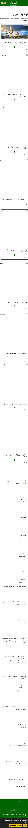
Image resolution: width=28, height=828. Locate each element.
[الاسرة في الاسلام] (14, 715)
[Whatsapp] (11, 810)
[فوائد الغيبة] (14, 526)
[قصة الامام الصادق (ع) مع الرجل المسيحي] (14, 752)
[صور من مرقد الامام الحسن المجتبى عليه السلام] (14, 629)
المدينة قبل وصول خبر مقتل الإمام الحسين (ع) (15, 404)
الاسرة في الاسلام (22, 724)
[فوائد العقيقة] (14, 544)
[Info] (7, 3)
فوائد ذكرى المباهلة (21, 499)
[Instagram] (14, 810)
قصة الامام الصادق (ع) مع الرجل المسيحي (16, 761)
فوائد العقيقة (23, 553)
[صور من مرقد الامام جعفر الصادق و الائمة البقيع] (14, 592)
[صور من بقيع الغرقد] (14, 611)
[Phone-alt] (4, 3)
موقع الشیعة (24, 18)
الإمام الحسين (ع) (4, 18)
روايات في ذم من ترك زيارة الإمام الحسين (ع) (15, 199)
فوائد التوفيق (23, 571)
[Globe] (2, 3)
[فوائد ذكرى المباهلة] (14, 490)
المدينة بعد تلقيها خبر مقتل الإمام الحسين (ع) (15, 353)
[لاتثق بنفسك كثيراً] (14, 733)
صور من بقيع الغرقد (21, 620)
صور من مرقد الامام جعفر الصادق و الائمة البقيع (14, 601)
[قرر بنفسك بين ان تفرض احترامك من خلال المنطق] (14, 697)
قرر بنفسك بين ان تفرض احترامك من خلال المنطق (14, 706)
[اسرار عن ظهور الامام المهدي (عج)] (14, 770)
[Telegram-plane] (17, 810)
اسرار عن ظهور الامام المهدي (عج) (17, 779)
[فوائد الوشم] (14, 508)
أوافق (25, 825)
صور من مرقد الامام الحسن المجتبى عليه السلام (14, 638)
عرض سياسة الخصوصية (15, 825)
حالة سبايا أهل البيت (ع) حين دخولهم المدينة (15, 302)
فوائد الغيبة (23, 535)
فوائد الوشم (23, 517)
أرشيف (8, 481)
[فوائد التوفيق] (14, 562)
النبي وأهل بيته (15, 18)
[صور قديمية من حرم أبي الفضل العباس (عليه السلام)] (14, 647)
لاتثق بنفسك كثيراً (22, 742)
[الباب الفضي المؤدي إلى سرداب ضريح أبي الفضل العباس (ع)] (14, 667)
